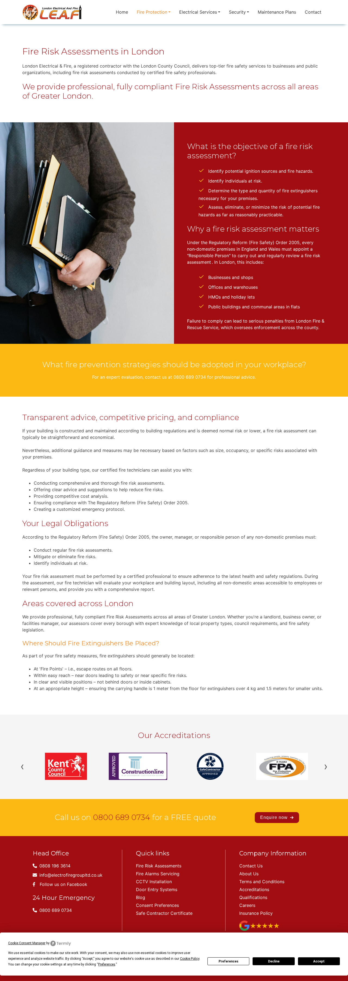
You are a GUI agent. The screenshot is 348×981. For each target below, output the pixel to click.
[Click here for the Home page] (52, 12)
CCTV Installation (154, 881)
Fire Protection (152, 12)
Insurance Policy (256, 913)
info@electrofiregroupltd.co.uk (70, 875)
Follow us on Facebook (63, 884)
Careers (247, 905)
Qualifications (253, 897)
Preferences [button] (106, 964)
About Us (249, 873)
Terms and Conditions (261, 881)
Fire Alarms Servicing (157, 873)
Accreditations (254, 889)
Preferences (228, 961)
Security (237, 12)
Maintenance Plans (277, 12)
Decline (273, 961)
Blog (140, 897)
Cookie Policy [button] (189, 959)
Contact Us (251, 865)
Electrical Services (198, 12)
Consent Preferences (157, 905)
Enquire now (274, 817)
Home (122, 12)
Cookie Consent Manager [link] (26, 943)
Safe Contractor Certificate (164, 913)
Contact (313, 12)
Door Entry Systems (156, 889)
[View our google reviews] (259, 925)
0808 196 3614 (54, 865)
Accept (319, 961)
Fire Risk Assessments (158, 865)
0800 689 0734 (121, 817)
